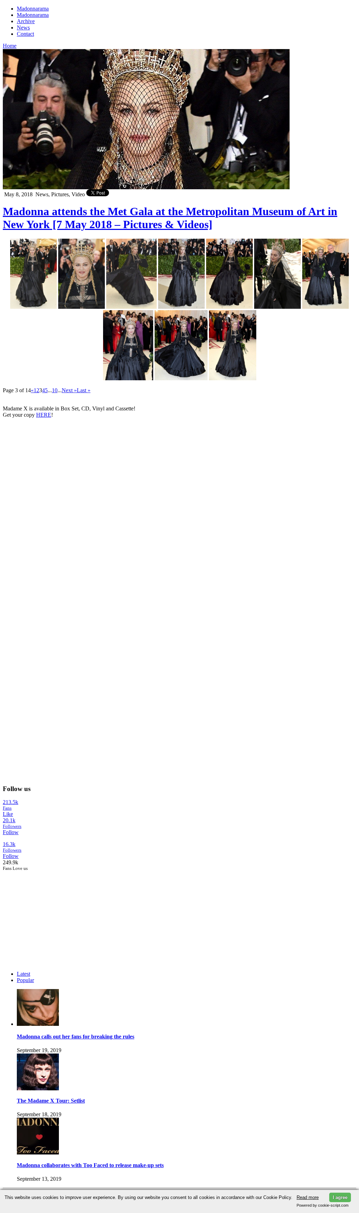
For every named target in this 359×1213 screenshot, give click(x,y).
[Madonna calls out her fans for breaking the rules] (38, 1024)
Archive (26, 21)
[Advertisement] (55, 915)
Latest (23, 974)
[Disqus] (179, 511)
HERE (43, 415)
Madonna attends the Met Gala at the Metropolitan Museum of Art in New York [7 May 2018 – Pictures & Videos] (170, 218)
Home (9, 46)
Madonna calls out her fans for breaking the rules (75, 1037)
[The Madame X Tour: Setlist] (38, 1088)
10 (54, 390)
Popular (25, 980)
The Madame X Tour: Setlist (51, 1101)
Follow (11, 832)
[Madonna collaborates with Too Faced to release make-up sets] (38, 1153)
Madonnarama (33, 9)
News (23, 27)
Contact (25, 34)
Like (8, 814)
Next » (69, 390)
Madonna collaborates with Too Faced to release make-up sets (90, 1165)
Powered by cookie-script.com (322, 1205)
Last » (83, 390)
